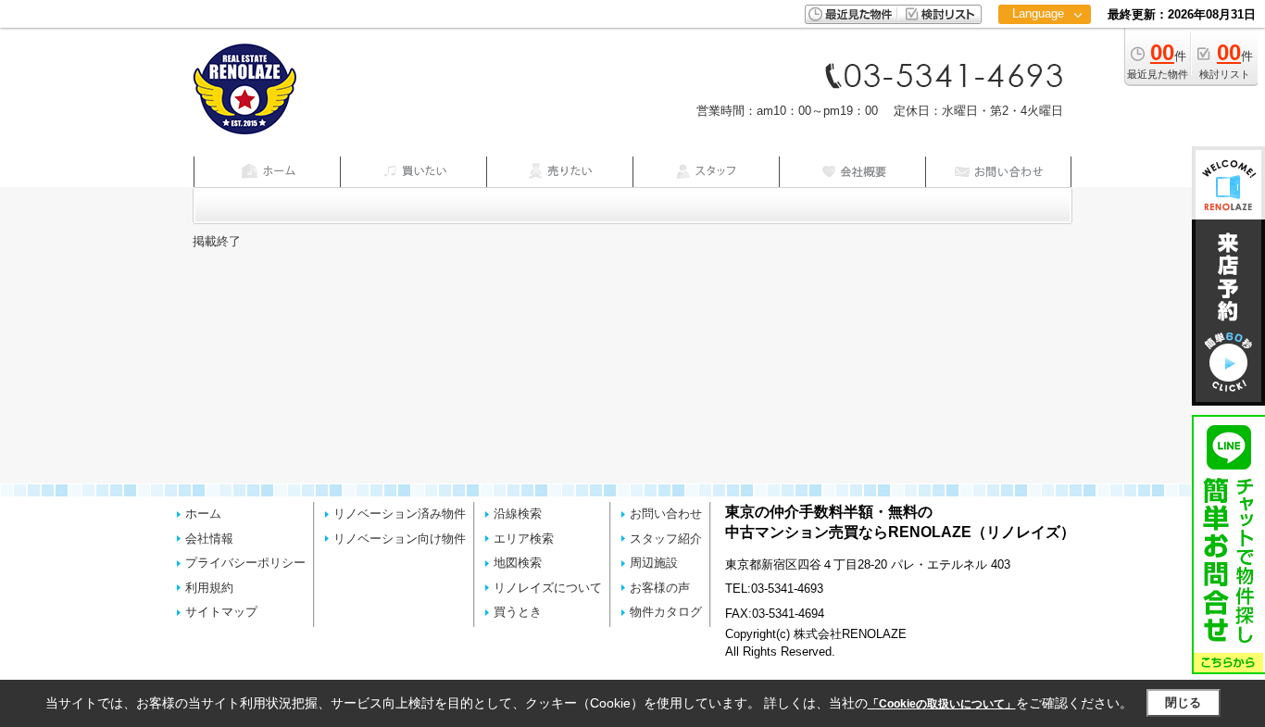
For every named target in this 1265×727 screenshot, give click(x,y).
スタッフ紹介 (666, 538)
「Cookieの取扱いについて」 (942, 703)
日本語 (1044, 52)
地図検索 (518, 563)
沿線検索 (518, 513)
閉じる (1183, 702)
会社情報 (209, 538)
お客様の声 (660, 588)
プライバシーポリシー (245, 563)
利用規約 (209, 588)
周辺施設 (654, 563)
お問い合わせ (666, 513)
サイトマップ (221, 612)
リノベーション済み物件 (399, 513)
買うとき (518, 612)
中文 (1038, 74)
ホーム (203, 513)
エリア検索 (524, 538)
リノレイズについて (548, 588)
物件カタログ (666, 612)
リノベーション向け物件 (399, 538)
